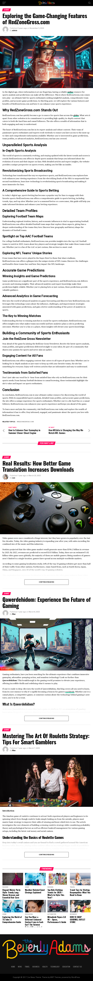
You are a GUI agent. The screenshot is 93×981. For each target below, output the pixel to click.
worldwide (69, 691)
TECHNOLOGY (54, 966)
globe (76, 115)
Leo (13, 478)
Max (14, 614)
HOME (13, 966)
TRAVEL (27, 966)
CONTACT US (77, 966)
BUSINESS (35, 966)
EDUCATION (66, 966)
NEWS (20, 966)
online (70, 92)
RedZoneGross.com (26, 422)
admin (14, 30)
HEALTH (44, 966)
